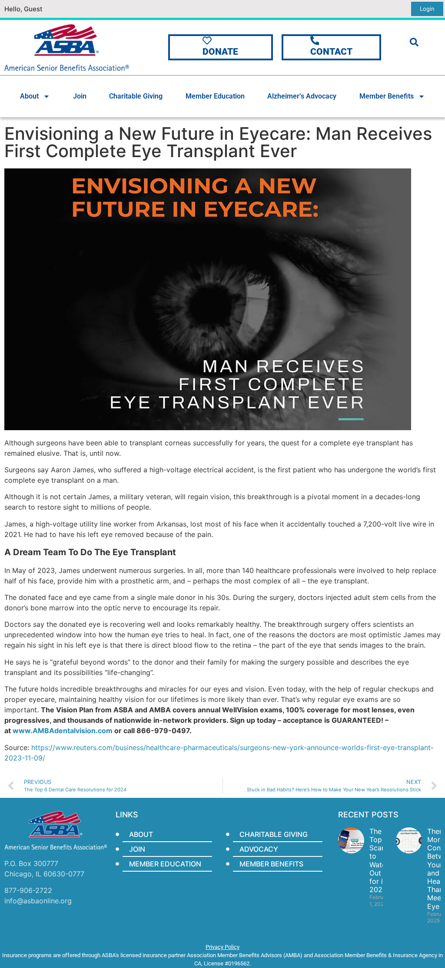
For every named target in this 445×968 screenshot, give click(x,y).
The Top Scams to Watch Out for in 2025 (380, 860)
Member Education (215, 96)
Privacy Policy (222, 947)
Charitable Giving (136, 96)
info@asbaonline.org (38, 900)
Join (79, 96)
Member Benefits (386, 96)
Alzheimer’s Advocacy (301, 96)
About (29, 96)
